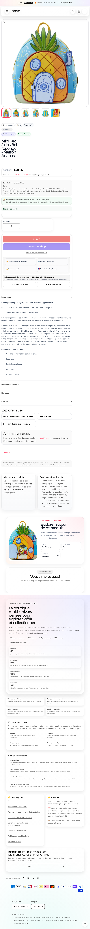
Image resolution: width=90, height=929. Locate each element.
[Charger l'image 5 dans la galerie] (45, 112)
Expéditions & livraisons (17, 807)
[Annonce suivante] (83, 3)
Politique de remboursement (23, 917)
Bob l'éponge (45, 438)
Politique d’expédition (21, 920)
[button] (84, 11)
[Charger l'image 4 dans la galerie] (35, 112)
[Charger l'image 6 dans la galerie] (55, 112)
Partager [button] (7, 452)
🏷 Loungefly (28, 125)
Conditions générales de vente (20, 817)
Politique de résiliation (21, 923)
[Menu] (7, 11)
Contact (11, 801)
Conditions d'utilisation (17, 831)
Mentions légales (14, 841)
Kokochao (21, 914)
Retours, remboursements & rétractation (24, 812)
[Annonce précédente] (6, 3)
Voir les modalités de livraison (59, 202)
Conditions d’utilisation (63, 917)
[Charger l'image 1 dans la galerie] (6, 112)
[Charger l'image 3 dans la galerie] (25, 112)
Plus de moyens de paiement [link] (36, 253)
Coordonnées (35, 920)
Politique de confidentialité (18, 836)
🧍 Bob (18, 125)
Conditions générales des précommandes (18, 824)
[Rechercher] (72, 11)
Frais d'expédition (21, 175)
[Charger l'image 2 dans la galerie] (15, 112)
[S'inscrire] (63, 866)
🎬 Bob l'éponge (8, 125)
